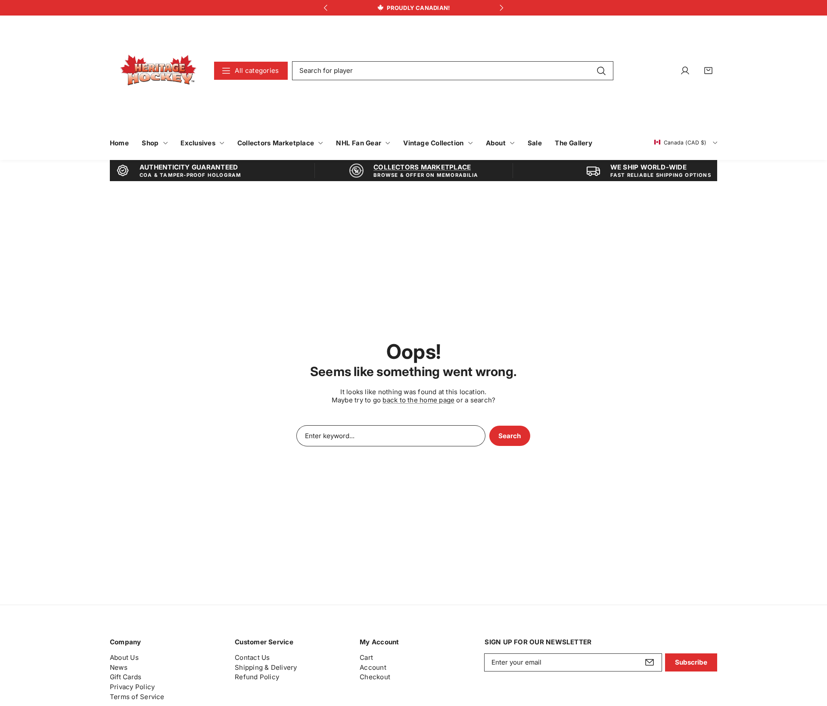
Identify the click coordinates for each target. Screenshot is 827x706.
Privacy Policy (132, 687)
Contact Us (252, 657)
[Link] (158, 70)
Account (373, 667)
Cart (366, 657)
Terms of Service (137, 697)
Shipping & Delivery (266, 667)
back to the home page (418, 400)
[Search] (601, 70)
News (118, 667)
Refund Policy (257, 677)
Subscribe (691, 662)
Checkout (375, 677)
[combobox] (452, 71)
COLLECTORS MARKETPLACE (422, 167)
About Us (124, 657)
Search (509, 436)
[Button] (325, 8)
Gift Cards (125, 677)
